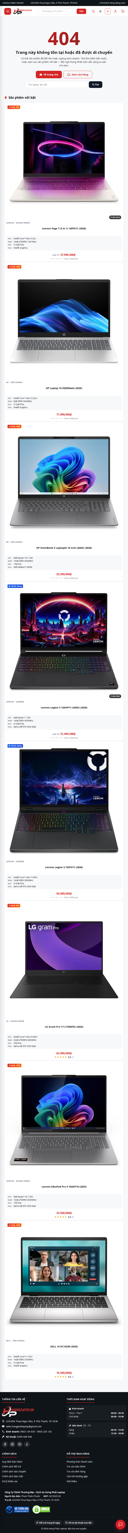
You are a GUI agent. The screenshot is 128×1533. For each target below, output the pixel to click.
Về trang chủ (51, 74)
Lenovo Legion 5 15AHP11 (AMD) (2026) (64, 707)
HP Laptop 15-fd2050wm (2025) (64, 388)
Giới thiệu (72, 1481)
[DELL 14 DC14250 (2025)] (64, 1279)
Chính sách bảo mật (12, 1476)
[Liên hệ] (120, 1524)
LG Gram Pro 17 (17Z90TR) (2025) (64, 1026)
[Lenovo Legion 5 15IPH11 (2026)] (64, 800)
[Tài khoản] (115, 11)
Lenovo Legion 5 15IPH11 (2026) (64, 867)
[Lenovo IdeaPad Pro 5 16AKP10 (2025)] (64, 1120)
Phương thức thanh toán (79, 1461)
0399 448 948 (24, 1436)
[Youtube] (20, 1444)
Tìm (81, 11)
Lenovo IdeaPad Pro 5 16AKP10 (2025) (64, 1186)
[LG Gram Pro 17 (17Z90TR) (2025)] (64, 960)
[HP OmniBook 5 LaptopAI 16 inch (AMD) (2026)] (64, 481)
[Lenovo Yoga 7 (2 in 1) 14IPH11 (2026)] (64, 162)
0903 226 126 (44, 1431)
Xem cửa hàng (80, 74)
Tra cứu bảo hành (76, 1466)
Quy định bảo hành (12, 1461)
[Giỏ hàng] (122, 11)
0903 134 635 (27, 1431)
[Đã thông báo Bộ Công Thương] (17, 1509)
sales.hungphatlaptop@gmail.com (24, 1426)
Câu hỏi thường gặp (77, 1476)
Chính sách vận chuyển (14, 1471)
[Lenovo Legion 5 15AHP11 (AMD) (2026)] (64, 640)
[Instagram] (12, 1444)
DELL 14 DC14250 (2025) (64, 1346)
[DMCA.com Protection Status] (41, 1509)
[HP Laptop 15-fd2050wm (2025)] (64, 321)
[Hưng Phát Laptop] (24, 11)
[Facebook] (5, 1444)
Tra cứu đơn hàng (76, 1471)
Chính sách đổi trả (11, 1466)
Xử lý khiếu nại (9, 1481)
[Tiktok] (27, 1444)
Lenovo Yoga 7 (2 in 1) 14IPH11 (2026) (64, 228)
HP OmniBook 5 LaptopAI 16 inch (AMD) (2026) (64, 547)
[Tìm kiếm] (93, 11)
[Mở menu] (7, 11)
